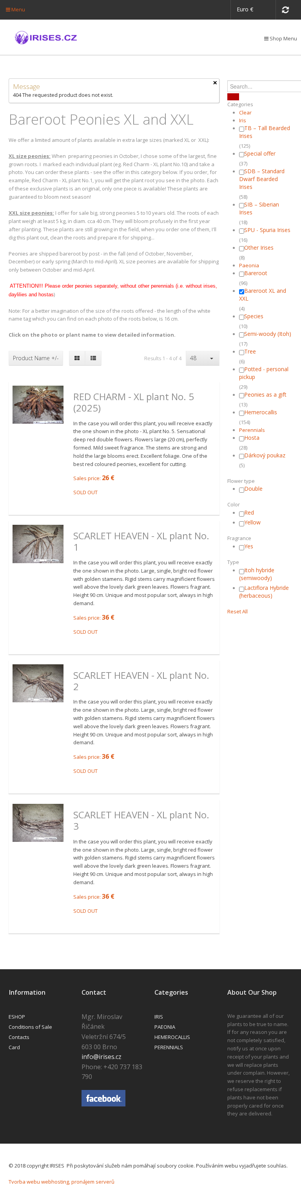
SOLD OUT (85, 492)
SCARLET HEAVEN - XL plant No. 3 (141, 820)
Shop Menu (282, 38)
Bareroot (255, 273)
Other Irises (259, 247)
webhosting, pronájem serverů (77, 1181)
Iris (242, 120)
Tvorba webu (24, 1181)
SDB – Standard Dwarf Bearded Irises (262, 178)
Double (253, 488)
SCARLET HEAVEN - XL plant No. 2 (141, 681)
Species (253, 316)
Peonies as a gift (265, 394)
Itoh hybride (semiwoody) (256, 574)
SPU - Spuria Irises (267, 230)
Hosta (251, 437)
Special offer (260, 153)
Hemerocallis (260, 412)
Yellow (252, 522)
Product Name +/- (36, 358)
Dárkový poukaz (264, 455)
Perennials (252, 429)
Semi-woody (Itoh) (267, 333)
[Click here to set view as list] (93, 358)
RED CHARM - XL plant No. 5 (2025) (133, 402)
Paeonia (249, 265)
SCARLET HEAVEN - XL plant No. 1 (141, 541)
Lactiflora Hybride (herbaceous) (264, 591)
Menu (17, 9)
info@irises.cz (101, 1056)
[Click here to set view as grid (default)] (77, 358)
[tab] (259, 104)
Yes (248, 546)
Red (249, 512)
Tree (250, 351)
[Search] (233, 96)
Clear (245, 112)
